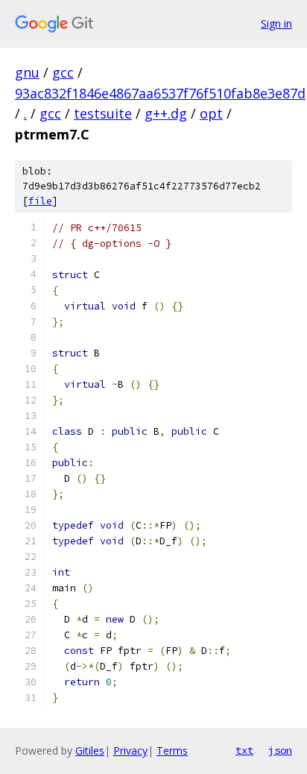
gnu (27, 72)
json (280, 750)
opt (211, 113)
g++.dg (166, 113)
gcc (63, 72)
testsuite (103, 113)
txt (244, 750)
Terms (172, 750)
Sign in (276, 23)
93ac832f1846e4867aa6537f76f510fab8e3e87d (160, 93)
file (40, 201)
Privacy (130, 750)
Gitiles (89, 750)
